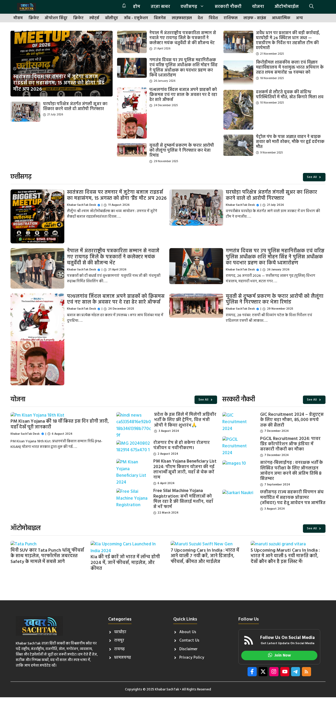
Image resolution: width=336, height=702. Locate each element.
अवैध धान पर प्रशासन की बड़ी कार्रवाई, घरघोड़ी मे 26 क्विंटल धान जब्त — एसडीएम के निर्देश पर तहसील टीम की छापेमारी (288, 41)
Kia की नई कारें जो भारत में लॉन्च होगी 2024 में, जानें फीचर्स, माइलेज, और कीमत (125, 562)
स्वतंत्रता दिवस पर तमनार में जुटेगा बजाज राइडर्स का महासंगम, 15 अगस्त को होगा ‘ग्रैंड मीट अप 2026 (117, 195)
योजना (258, 6)
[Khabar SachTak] (26, 6)
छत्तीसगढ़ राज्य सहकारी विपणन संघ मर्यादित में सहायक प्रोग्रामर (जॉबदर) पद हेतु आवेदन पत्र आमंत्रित (293, 497)
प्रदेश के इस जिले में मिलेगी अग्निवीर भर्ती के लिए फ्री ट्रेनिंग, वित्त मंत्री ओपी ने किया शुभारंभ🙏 (185, 420)
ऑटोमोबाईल (287, 6)
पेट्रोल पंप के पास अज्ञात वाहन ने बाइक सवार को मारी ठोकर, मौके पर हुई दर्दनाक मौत (290, 142)
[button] (311, 6)
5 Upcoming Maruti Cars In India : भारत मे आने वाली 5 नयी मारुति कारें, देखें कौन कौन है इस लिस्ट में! (285, 556)
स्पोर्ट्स (94, 18)
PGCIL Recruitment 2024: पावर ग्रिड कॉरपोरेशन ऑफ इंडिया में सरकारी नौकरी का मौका (290, 444)
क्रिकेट (34, 18)
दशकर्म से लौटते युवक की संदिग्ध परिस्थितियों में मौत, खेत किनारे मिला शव (289, 95)
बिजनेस (160, 18)
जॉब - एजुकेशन (136, 18)
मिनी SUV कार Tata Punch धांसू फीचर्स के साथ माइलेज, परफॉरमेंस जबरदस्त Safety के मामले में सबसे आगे (47, 556)
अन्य (299, 18)
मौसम (18, 18)
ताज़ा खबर (160, 6)
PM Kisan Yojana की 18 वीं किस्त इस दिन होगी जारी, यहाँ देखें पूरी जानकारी (59, 424)
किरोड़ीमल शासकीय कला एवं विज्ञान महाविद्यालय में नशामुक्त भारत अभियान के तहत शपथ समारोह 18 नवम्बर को (290, 67)
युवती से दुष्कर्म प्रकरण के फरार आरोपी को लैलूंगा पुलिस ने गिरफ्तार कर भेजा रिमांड (181, 150)
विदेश (213, 18)
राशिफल (231, 18)
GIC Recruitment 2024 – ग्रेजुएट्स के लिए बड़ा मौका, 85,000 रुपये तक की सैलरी (292, 420)
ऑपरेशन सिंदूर (56, 18)
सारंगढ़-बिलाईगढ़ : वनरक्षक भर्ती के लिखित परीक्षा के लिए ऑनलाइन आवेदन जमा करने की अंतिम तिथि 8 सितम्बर (291, 470)
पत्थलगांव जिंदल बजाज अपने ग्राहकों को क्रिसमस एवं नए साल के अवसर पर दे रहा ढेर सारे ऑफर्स (183, 94)
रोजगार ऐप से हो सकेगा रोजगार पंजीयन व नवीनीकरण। (181, 445)
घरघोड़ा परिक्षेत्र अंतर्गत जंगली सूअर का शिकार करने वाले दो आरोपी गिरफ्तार (75, 106)
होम (136, 6)
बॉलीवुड (111, 18)
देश (200, 18)
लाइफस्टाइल (182, 18)
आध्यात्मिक (281, 18)
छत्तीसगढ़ (189, 6)
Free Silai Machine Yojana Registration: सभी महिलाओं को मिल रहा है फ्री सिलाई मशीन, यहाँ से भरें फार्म (183, 498)
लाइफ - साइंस (254, 18)
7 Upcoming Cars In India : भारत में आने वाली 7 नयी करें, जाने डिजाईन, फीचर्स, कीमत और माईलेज (205, 556)
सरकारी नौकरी (228, 6)
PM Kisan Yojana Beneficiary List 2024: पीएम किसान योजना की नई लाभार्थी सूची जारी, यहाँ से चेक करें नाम (185, 469)
